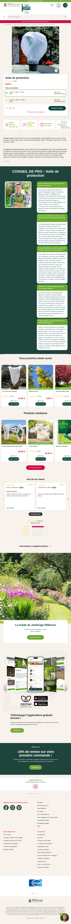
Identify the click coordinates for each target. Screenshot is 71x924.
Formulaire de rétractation (10, 843)
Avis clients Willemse (43, 814)
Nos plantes (40, 811)
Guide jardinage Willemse (44, 852)
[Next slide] (68, 499)
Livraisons (40, 837)
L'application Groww (43, 846)
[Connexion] (58, 5)
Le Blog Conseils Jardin (44, 840)
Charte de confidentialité (10, 846)
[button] (9, 81)
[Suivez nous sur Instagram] (12, 807)
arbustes (8, 908)
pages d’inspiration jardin (50, 911)
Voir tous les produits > (35, 467)
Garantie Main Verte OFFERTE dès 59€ (35, 1)
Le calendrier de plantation (44, 843)
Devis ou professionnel (43, 864)
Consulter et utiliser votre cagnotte (13, 837)
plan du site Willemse (34, 914)
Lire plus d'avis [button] (36, 514)
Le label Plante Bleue (43, 820)
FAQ (38, 826)
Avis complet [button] (10, 508)
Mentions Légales (8, 849)
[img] (10, 485)
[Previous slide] (2, 499)
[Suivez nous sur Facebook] (6, 807)
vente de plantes (30, 907)
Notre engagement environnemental (47, 817)
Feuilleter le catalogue (43, 858)
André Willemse (41, 808)
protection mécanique (11, 149)
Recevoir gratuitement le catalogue (47, 855)
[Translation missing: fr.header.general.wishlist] (52, 5)
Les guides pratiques (43, 849)
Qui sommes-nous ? (43, 805)
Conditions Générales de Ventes (12, 840)
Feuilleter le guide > (35, 637)
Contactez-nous (41, 861)
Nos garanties (41, 834)
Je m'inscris (35, 767)
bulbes (63, 907)
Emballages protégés (43, 823)
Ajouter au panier (14, 404)
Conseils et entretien (43, 867)
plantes (22, 149)
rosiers (12, 908)
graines (59, 907)
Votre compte (7, 834)
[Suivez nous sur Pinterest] (19, 807)
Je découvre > (17, 730)
